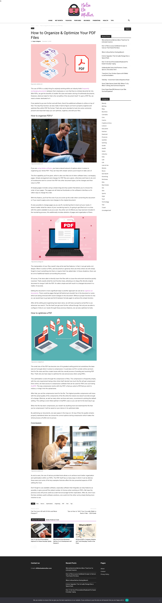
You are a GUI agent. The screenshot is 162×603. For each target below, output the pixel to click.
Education (105, 129)
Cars (103, 117)
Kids (103, 157)
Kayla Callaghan (37, 41)
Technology (105, 202)
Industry (104, 154)
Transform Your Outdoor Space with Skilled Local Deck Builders (115, 74)
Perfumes (77, 20)
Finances (104, 137)
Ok (127, 600)
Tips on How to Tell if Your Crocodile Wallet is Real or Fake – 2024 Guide (82, 512)
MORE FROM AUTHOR (52, 520)
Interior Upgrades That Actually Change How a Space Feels (115, 57)
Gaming (104, 143)
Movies (104, 168)
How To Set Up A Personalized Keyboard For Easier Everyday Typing (115, 63)
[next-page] (35, 547)
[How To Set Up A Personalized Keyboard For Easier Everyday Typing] (41, 531)
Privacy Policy (105, 574)
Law (103, 159)
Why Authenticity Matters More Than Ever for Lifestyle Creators (115, 41)
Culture (104, 126)
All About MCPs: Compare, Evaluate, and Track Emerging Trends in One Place (86, 541)
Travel (104, 207)
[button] (129, 21)
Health (105, 20)
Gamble (104, 140)
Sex (103, 188)
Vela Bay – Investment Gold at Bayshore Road (115, 79)
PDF (63, 503)
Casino (104, 120)
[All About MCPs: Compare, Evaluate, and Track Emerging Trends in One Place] (86, 531)
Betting (104, 106)
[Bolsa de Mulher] (81, 10)
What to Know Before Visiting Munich (113, 52)
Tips (112, 20)
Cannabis (105, 114)
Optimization (49, 503)
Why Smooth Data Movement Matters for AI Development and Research (62, 541)
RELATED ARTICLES (38, 520)
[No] (160, 600)
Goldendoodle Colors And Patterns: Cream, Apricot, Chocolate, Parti (114, 68)
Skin (103, 190)
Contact (103, 571)
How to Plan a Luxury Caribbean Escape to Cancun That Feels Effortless (114, 47)
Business (87, 20)
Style (103, 196)
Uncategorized (106, 210)
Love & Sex (105, 165)
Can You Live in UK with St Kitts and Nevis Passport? (44, 512)
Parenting (96, 20)
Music (104, 171)
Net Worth (59, 20)
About (102, 568)
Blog (103, 109)
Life (103, 162)
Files (37, 503)
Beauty (104, 103)
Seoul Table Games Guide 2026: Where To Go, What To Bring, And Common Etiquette (115, 84)
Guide (104, 145)
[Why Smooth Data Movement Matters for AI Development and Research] (63, 531)
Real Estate (105, 185)
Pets (103, 182)
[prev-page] (32, 547)
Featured (104, 134)
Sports (104, 193)
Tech (37, 25)
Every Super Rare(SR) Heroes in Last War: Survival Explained (114, 90)
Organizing (57, 503)
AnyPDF (33, 386)
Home (50, 20)
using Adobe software (45, 168)
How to (42, 503)
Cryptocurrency (106, 123)
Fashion (69, 20)
